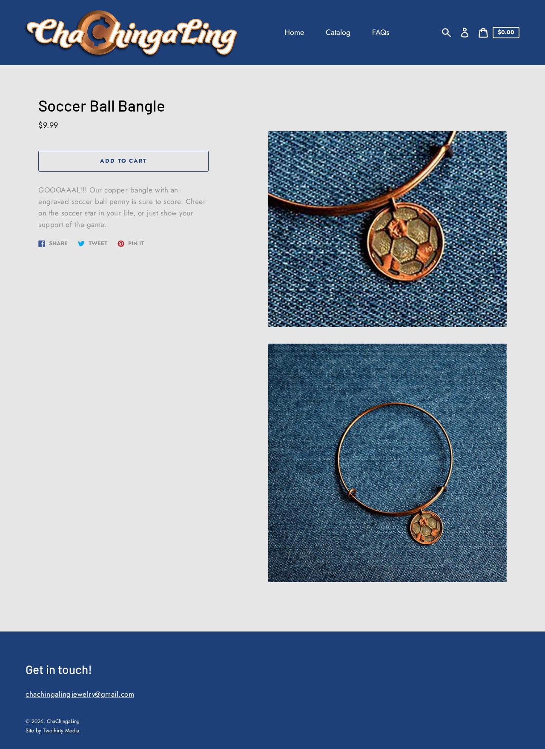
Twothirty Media (61, 730)
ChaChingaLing (63, 721)
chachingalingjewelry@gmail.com (80, 694)
